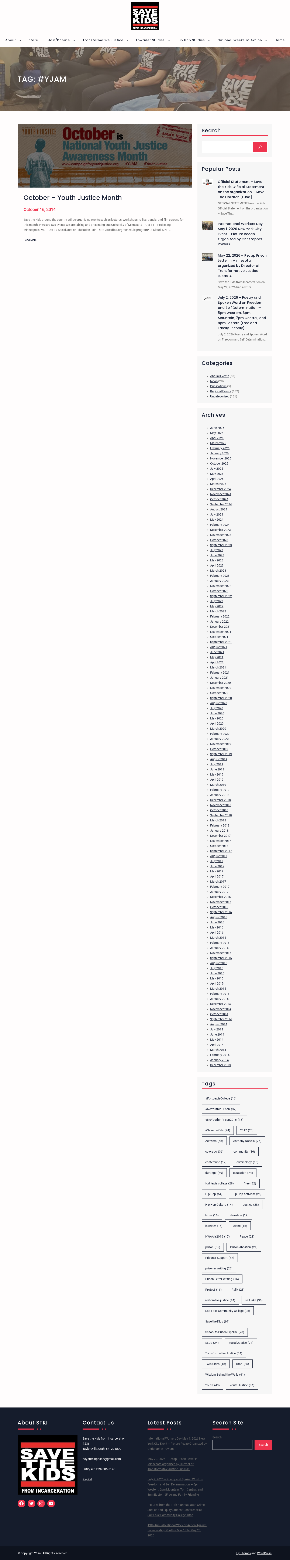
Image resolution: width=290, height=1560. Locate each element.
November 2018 (220, 805)
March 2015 (218, 988)
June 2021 (217, 652)
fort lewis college (219, 1183)
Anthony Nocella (247, 1141)
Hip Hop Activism (247, 1194)
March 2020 (218, 728)
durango (214, 1172)
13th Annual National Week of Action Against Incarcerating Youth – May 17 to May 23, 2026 (177, 1530)
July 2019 (216, 764)
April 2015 (217, 983)
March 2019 (218, 784)
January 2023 (219, 580)
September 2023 (221, 545)
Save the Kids (217, 1321)
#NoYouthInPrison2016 (224, 1119)
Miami (239, 1226)
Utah (242, 1364)
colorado (214, 1151)
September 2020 (221, 698)
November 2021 (220, 631)
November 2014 (220, 1009)
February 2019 (219, 789)
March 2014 (218, 1049)
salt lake (254, 1300)
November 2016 (220, 902)
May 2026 (216, 433)
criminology (247, 1162)
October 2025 (219, 463)
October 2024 (219, 499)
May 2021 (216, 657)
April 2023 (217, 565)
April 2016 (217, 932)
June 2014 (217, 1034)
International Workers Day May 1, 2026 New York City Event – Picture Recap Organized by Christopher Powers (240, 234)
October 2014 (219, 1014)
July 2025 (216, 468)
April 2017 (217, 876)
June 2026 (217, 428)
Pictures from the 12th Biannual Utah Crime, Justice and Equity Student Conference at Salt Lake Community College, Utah (176, 1510)
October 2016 (219, 907)
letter (212, 1215)
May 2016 (216, 927)
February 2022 (219, 616)
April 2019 (217, 779)
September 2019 (221, 754)
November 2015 (220, 953)
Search (217, 1437)
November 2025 (220, 458)
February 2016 (219, 942)
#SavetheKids (217, 1130)
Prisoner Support (219, 1257)
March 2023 (218, 570)
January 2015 (219, 998)
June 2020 (217, 713)
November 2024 (220, 494)
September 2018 (221, 815)
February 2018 (219, 825)
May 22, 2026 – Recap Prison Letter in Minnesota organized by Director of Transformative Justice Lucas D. (242, 265)
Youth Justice (242, 1385)
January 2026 (219, 453)
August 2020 (218, 703)
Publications (218, 386)
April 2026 (217, 438)
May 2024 (216, 519)
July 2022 (216, 601)
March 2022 (218, 611)
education (243, 1172)
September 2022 (221, 596)
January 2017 (219, 891)
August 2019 (218, 759)
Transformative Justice (223, 1353)
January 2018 (219, 830)
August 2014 (218, 1024)
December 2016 (220, 897)
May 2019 (216, 774)
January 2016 (219, 948)
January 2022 (219, 621)
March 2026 (218, 443)
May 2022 (216, 606)
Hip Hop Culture (219, 1204)
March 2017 (218, 881)
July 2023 (216, 550)
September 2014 (221, 1019)
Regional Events (220, 391)
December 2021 (220, 626)
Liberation (239, 1215)
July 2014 (216, 1029)
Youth (212, 1385)
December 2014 (220, 1004)
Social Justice (241, 1342)
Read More (30, 240)
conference (216, 1162)
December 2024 (220, 489)
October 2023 (219, 540)
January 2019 (219, 795)
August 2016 (218, 917)
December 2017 (220, 835)
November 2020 (220, 688)
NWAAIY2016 (217, 1236)
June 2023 (217, 555)
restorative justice (220, 1300)
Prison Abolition (244, 1247)
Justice (251, 1204)
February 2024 (219, 524)
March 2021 (218, 667)
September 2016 (221, 912)
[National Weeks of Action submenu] (266, 40)
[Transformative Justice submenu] (127, 40)
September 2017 (221, 851)
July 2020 (216, 708)
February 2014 (219, 1055)
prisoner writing (218, 1268)
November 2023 (220, 535)
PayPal (87, 1479)
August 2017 (218, 856)
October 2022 (219, 591)
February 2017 (219, 886)
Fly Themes (243, 1553)
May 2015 (216, 978)
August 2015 (218, 963)
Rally (238, 1289)
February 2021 (219, 672)
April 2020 (217, 723)
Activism (214, 1141)
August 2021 (218, 647)
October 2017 (219, 846)
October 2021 (219, 637)
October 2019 (219, 749)
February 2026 (219, 448)
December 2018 (220, 800)
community (244, 1151)
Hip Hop (213, 1194)
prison (212, 1247)
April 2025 (217, 478)
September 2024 (221, 504)
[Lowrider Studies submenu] (169, 40)
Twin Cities (215, 1364)
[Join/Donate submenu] (74, 40)
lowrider (213, 1226)
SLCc (212, 1342)
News (214, 381)
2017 (246, 1130)
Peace (247, 1236)
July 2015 (216, 968)
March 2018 (218, 820)
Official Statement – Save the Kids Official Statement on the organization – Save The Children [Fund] (241, 189)
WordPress (264, 1553)
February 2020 (219, 733)
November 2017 (220, 840)
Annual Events (219, 376)
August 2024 (218, 509)
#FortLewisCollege (221, 1098)
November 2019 (220, 744)
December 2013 (220, 1065)
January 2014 (219, 1060)
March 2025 (218, 484)
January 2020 (219, 738)
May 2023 (216, 560)
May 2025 (216, 473)
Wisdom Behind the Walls (225, 1374)
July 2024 (216, 514)
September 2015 (221, 958)
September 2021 (221, 642)
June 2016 (217, 922)
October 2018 (219, 810)
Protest (213, 1289)
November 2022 (220, 586)
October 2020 (219, 693)
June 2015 (217, 973)
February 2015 (219, 993)
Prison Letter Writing (222, 1279)
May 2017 (216, 871)
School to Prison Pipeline (224, 1332)
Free (250, 1183)
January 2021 (219, 677)
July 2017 (216, 861)
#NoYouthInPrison (221, 1109)
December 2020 (220, 682)
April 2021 (217, 662)
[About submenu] (20, 40)
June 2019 (217, 769)
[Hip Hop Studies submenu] (209, 40)
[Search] (260, 147)
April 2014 (217, 1044)
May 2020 (216, 718)
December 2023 (220, 529)
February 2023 (219, 575)
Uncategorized (219, 396)
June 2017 (217, 866)
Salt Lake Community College (227, 1311)
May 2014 (216, 1039)
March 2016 (218, 937)
